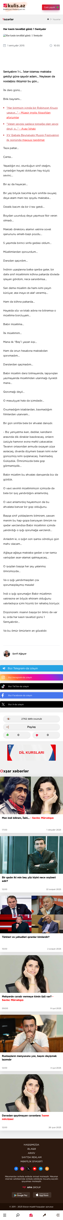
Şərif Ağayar (19, 653)
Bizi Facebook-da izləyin (20, 695)
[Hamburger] (4, 1215)
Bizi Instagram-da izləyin (20, 677)
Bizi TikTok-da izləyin (18, 686)
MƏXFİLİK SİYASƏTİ (31, 1161)
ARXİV (31, 1153)
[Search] (17, 1215)
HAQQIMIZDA (31, 1144)
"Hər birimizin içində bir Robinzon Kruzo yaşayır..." (32, 112)
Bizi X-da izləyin (16, 704)
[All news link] (58, 1215)
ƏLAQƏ (31, 1149)
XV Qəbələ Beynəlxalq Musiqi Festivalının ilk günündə (32, 138)
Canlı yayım (49, 7)
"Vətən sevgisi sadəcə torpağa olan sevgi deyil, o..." (32, 126)
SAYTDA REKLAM (32, 1157)
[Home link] (31, 1215)
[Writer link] (44, 1215)
